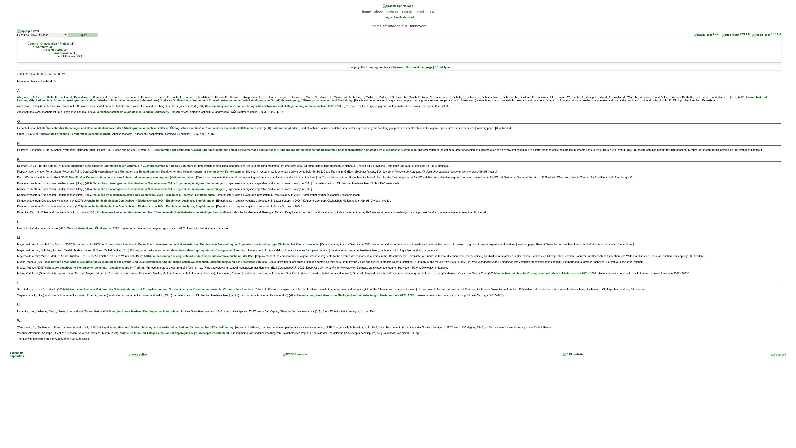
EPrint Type (442, 67)
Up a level (32, 31)
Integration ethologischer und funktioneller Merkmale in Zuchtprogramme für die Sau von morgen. (133, 165)
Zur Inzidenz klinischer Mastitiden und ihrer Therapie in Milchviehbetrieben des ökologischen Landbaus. (164, 212)
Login (388, 17)
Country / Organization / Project (48, 43)
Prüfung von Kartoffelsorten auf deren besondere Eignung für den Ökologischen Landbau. (188, 250)
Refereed (398, 67)
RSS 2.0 (775, 34)
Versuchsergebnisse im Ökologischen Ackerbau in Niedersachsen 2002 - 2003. (546, 273)
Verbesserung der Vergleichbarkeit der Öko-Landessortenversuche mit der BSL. (203, 256)
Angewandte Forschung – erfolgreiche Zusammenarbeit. (75, 133)
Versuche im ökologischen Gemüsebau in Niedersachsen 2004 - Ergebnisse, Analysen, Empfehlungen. (149, 206)
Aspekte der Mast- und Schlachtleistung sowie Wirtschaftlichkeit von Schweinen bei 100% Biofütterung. (168, 327)
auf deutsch (778, 354)
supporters (17, 356)
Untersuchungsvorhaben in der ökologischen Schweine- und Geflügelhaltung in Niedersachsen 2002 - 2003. (274, 106)
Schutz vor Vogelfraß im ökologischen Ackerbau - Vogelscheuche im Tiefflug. (95, 267)
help (430, 11)
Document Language (419, 67)
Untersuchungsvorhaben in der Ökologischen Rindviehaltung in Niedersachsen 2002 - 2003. (356, 295)
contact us (16, 352)
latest (420, 11)
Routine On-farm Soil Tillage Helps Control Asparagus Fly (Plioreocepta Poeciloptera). (174, 333)
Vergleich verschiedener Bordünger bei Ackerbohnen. (146, 311)
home (366, 11)
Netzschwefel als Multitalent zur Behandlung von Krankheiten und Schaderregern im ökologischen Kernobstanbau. (171, 171)
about (378, 11)
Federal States (53, 49)
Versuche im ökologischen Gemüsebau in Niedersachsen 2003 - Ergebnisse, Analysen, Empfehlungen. (159, 189)
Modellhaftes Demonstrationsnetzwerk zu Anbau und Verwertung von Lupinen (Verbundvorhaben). (132, 177)
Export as (23, 35)
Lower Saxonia (62, 53)
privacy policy (138, 354)
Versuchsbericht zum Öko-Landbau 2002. (93, 228)
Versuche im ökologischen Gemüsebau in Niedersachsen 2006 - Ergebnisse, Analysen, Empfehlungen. (149, 200)
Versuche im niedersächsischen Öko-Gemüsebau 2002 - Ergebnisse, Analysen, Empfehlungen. (154, 194)
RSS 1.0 (744, 34)
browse (392, 11)
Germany (42, 46)
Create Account (404, 17)
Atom (716, 34)
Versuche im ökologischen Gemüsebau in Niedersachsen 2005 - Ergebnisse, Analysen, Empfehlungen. (159, 183)
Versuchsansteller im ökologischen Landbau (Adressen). (132, 111)
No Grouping (369, 67)
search (407, 11)
